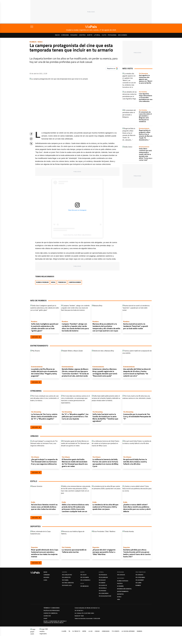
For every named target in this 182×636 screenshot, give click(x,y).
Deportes (120, 594)
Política (120, 583)
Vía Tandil (65, 580)
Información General (124, 589)
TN (69, 631)
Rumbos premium (42, 282)
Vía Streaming (140, 577)
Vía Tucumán (84, 577)
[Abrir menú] (48, 26)
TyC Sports (115, 631)
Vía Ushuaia (121, 574)
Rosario (73, 35)
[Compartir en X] (31, 143)
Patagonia (112, 35)
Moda (40, 42)
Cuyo (104, 35)
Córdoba (65, 35)
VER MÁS (35, 337)
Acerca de (47, 616)
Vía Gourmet (140, 580)
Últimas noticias (122, 581)
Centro (82, 35)
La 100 (91, 631)
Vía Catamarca (85, 580)
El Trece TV (76, 631)
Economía (120, 586)
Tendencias (62, 282)
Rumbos (33, 42)
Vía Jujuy (83, 574)
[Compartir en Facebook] (31, 134)
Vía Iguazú (102, 580)
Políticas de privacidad (52, 610)
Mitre (84, 631)
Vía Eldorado (103, 577)
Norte (89, 35)
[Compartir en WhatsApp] (31, 138)
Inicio (57, 35)
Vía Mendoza (84, 586)
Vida (118, 599)
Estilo (119, 596)
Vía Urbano (139, 574)
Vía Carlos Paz (67, 574)
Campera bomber (75, 282)
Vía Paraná (102, 590)
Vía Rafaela (103, 588)
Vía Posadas (103, 574)
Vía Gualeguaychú (105, 596)
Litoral (97, 35)
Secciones (122, 35)
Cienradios (105, 631)
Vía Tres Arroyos (68, 582)
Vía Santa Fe (103, 585)
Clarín (64, 631)
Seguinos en (111, 68)
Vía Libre (138, 582)
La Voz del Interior (128, 631)
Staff (45, 618)
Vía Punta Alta (67, 585)
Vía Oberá (102, 582)
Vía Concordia (103, 593)
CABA (45, 580)
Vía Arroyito (66, 577)
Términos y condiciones (52, 608)
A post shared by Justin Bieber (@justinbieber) (77, 235)
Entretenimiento (122, 591)
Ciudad (97, 631)
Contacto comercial (51, 613)
